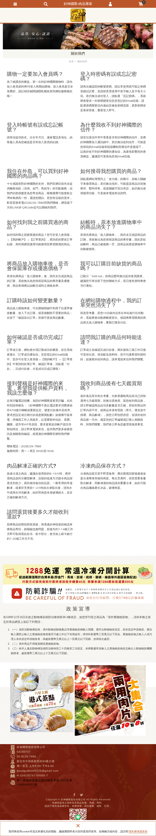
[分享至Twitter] (81, 795)
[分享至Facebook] (74, 795)
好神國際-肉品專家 (78, 15)
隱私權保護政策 (138, 831)
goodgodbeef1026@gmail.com (38, 770)
